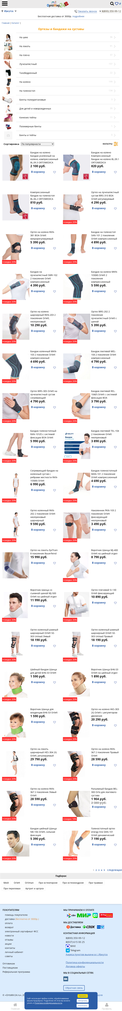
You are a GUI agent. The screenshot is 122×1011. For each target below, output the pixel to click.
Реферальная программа (16, 971)
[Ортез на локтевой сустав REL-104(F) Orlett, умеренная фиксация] (76, 405)
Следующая (114, 870)
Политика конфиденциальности (48, 1003)
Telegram (75, 950)
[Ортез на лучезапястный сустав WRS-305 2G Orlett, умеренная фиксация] (15, 405)
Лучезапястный (28, 64)
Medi (6, 882)
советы (9, 956)
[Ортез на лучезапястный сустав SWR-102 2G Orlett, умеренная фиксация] (15, 286)
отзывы (9, 939)
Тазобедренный (28, 72)
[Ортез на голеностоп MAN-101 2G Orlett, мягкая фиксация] (76, 485)
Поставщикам (10, 967)
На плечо (24, 55)
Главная (6, 22)
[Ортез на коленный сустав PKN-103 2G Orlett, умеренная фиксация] (76, 525)
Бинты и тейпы (27, 135)
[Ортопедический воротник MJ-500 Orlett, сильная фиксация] (15, 604)
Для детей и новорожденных (35, 108)
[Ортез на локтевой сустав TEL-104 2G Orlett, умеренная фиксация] (76, 445)
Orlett (17, 882)
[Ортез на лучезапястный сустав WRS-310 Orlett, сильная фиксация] (76, 206)
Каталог (16, 22)
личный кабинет (14, 952)
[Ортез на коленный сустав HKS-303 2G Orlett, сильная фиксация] (76, 723)
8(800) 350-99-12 (111, 11)
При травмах (96, 882)
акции (8, 943)
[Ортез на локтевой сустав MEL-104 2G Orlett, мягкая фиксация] (76, 366)
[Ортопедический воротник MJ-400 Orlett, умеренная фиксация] (76, 564)
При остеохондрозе (73, 882)
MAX (73, 946)
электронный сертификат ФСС (21, 931)
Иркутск (9, 11)
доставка (22, 918)
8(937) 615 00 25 (75, 942)
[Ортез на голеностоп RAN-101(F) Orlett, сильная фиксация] (15, 445)
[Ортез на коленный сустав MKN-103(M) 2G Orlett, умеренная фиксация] (76, 286)
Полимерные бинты (30, 126)
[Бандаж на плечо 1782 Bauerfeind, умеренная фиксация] (15, 564)
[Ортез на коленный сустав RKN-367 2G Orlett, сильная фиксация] (76, 763)
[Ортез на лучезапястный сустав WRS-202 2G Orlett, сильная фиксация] (76, 326)
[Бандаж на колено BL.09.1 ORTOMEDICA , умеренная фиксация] (76, 167)
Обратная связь (74, 987)
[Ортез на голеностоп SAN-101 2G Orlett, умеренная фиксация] (76, 246)
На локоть (24, 46)
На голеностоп (27, 90)
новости (9, 935)
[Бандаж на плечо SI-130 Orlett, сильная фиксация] (76, 604)
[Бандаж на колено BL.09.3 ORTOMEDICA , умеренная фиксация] (15, 167)
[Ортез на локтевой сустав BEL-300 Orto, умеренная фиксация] (76, 803)
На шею (23, 37)
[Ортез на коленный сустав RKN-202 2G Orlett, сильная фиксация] (15, 525)
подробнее (78, 16)
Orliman (29, 882)
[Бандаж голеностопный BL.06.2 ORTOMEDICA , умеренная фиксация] (15, 206)
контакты (10, 947)
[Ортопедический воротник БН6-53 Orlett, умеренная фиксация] (15, 684)
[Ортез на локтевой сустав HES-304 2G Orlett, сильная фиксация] (15, 763)
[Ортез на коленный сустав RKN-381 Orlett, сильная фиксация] (15, 246)
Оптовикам (9, 963)
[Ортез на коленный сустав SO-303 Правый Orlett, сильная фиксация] (76, 644)
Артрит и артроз (34, 888)
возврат (9, 927)
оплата (9, 923)
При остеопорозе (48, 882)
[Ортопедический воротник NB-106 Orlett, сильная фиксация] (15, 843)
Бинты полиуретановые (32, 99)
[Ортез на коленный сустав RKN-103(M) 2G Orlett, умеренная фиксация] (15, 485)
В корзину (38, 172)
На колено (24, 81)
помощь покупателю (16, 914)
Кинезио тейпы (27, 117)
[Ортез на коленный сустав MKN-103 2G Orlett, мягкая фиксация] (15, 366)
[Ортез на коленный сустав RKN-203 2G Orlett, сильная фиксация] (15, 326)
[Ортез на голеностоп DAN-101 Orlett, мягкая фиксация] (76, 843)
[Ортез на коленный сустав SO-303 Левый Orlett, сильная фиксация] (15, 644)
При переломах (11, 888)
